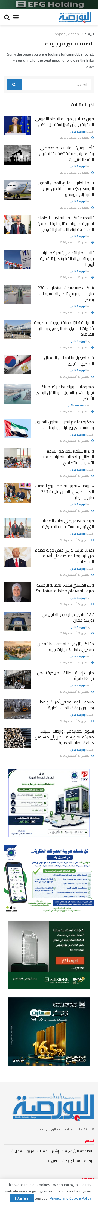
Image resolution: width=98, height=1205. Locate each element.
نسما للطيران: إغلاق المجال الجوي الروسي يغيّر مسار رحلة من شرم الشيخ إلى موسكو (66, 188)
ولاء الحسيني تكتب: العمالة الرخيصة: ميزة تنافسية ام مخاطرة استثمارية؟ (65, 588)
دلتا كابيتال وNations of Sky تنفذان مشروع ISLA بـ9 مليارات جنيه (65, 646)
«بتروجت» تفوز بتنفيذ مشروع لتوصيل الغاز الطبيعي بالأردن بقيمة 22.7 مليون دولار (64, 491)
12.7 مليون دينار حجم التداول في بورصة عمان (68, 617)
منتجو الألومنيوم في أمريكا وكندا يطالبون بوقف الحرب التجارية (67, 705)
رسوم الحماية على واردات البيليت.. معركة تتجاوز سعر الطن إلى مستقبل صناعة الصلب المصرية (64, 737)
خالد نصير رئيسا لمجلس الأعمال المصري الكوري (69, 360)
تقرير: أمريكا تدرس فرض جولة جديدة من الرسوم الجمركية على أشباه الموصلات (64, 556)
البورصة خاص (78, 131)
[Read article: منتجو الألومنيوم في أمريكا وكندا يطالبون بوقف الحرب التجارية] (17, 709)
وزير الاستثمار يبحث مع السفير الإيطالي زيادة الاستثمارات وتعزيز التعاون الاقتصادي (68, 457)
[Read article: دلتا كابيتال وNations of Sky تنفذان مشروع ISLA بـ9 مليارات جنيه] (17, 650)
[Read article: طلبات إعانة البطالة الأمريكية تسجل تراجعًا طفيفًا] (17, 679)
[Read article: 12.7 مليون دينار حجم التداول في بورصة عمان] (17, 621)
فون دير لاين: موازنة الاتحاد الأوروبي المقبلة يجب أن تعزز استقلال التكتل (64, 122)
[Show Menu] (16, 17)
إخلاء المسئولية (78, 1160)
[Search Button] (7, 17)
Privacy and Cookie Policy (70, 1198)
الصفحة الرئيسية (78, 1151)
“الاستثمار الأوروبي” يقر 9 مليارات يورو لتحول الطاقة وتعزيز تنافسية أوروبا (67, 258)
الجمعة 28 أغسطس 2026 (75, 137)
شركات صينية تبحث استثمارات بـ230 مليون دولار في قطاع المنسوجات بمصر (66, 293)
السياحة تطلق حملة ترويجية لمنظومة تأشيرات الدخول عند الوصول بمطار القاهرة (64, 328)
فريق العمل (24, 1151)
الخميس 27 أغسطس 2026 (75, 242)
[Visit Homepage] (75, 17)
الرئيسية (89, 34)
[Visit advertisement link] (49, 4)
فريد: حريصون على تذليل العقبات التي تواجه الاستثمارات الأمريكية (67, 524)
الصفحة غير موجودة (68, 34)
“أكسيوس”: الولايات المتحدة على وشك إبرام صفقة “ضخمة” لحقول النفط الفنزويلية (66, 153)
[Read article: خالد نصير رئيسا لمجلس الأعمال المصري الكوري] (17, 364)
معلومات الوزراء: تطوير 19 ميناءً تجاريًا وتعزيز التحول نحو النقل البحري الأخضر (65, 392)
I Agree (22, 1198)
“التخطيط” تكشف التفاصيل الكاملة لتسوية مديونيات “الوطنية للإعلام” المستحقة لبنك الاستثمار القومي (66, 223)
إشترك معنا (49, 1151)
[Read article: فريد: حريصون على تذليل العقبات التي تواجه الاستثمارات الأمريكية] (17, 528)
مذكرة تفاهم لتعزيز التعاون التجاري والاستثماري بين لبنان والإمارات (64, 425)
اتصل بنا (53, 1160)
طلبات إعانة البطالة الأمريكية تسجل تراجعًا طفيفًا (65, 675)
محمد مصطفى (77, 405)
